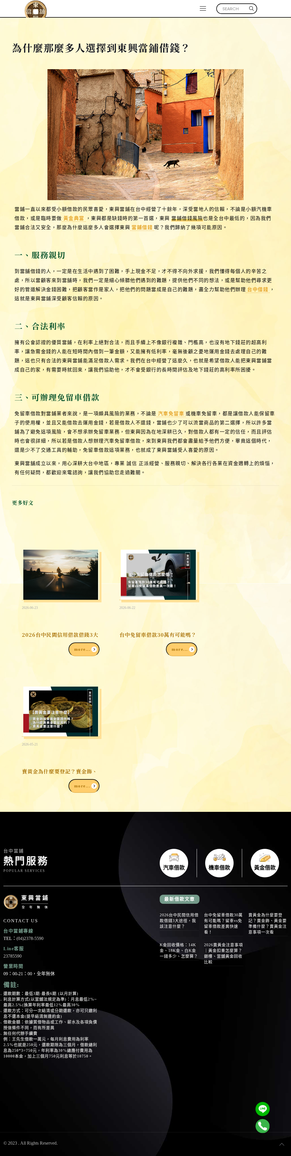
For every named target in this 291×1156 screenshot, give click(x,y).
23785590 (12, 956)
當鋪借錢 (142, 227)
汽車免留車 (171, 413)
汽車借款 (174, 863)
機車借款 (219, 863)
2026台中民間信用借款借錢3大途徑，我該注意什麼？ (179, 921)
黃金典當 (73, 217)
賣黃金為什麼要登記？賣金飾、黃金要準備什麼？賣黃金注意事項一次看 (267, 923)
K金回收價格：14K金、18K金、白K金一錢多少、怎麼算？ (179, 950)
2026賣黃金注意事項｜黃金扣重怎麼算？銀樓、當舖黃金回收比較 (223, 953)
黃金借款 (265, 863)
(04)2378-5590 (29, 938)
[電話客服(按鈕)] (262, 1126)
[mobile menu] (203, 8)
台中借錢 (257, 289)
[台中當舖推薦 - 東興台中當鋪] (35, 8)
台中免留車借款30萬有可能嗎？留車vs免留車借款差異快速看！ (223, 923)
